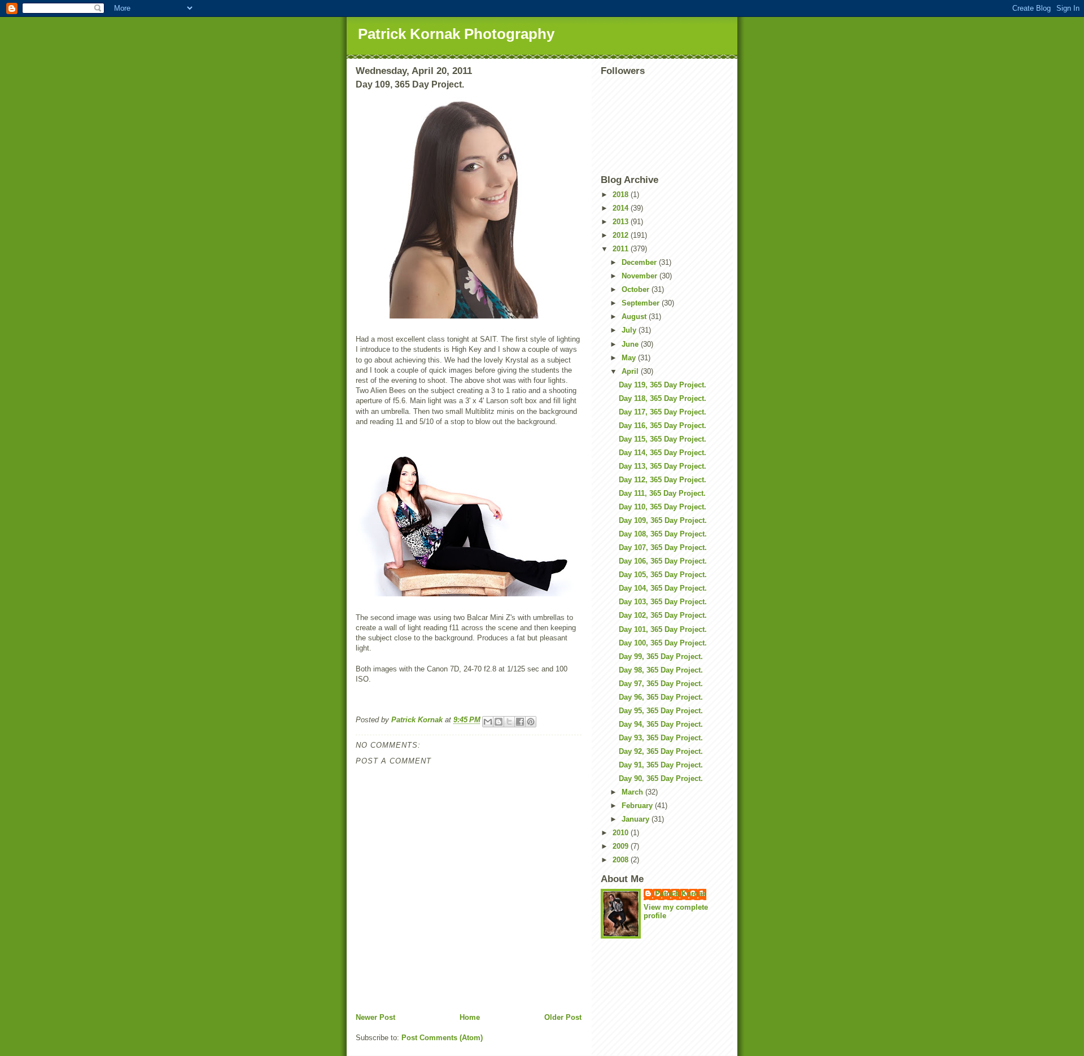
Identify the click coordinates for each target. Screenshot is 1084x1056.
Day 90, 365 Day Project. (661, 778)
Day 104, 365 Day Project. (663, 588)
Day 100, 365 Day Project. (663, 643)
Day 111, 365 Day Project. (662, 493)
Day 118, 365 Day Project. (662, 398)
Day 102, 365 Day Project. (663, 615)
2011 (622, 249)
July (630, 330)
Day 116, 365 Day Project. (662, 425)
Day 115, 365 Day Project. (662, 439)
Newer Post (375, 1017)
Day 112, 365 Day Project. (662, 479)
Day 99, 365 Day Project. (661, 656)
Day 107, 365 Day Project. (663, 547)
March (633, 792)
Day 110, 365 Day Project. (662, 507)
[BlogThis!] (498, 721)
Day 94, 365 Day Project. (661, 724)
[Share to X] (509, 721)
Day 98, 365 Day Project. (661, 670)
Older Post (563, 1017)
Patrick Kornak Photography (456, 33)
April (631, 371)
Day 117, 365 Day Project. (662, 412)
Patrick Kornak (680, 893)
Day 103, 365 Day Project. (663, 601)
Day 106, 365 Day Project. (663, 561)
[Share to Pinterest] (530, 721)
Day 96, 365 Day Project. (661, 697)
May (630, 358)
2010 (622, 832)
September (642, 303)
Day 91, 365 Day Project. (661, 765)
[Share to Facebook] (520, 721)
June (631, 344)
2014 (622, 208)
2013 (622, 221)
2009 (622, 846)
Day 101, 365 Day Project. (663, 629)
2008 (622, 860)
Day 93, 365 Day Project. (661, 738)
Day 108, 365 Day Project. (663, 534)
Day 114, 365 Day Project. (662, 452)
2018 (622, 194)
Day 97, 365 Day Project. (661, 683)
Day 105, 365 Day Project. (663, 574)
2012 (622, 235)
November (640, 276)
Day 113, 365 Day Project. (662, 466)
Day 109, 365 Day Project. (663, 520)
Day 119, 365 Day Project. (662, 385)
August (635, 316)
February (638, 805)
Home (470, 1017)
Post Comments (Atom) (442, 1037)
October (637, 289)
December (640, 262)
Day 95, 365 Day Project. (661, 710)
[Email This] (487, 721)
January (637, 819)
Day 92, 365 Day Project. (661, 751)
